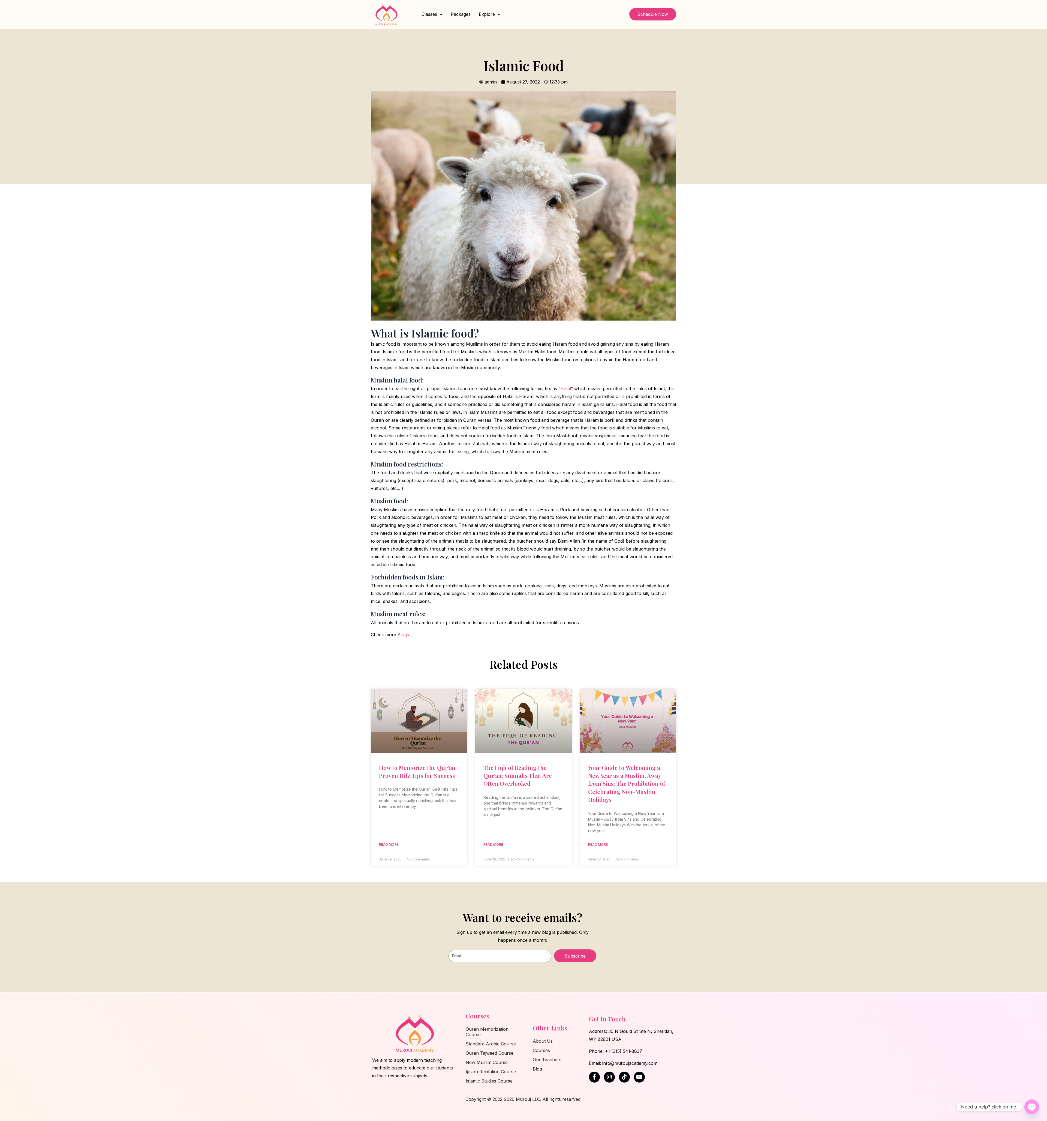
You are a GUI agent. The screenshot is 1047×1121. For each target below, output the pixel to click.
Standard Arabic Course (491, 1044)
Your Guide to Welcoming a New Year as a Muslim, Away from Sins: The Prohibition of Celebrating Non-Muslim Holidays (626, 783)
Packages (461, 14)
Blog (537, 1069)
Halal (565, 388)
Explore (487, 14)
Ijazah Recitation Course (491, 1071)
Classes (429, 14)
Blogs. (404, 634)
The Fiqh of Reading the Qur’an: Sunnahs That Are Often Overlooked (517, 775)
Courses (541, 1050)
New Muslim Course (487, 1062)
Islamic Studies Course (489, 1081)
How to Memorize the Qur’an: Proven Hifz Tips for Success (418, 771)
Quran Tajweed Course (489, 1053)
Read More (389, 844)
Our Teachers (547, 1059)
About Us (543, 1041)
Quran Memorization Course (487, 1031)
